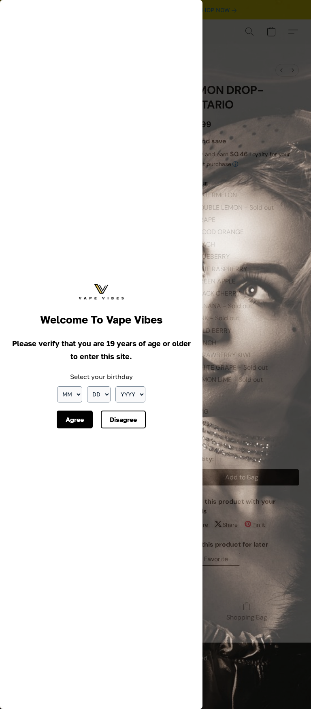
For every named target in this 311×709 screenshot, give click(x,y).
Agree (75, 419)
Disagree (123, 419)
